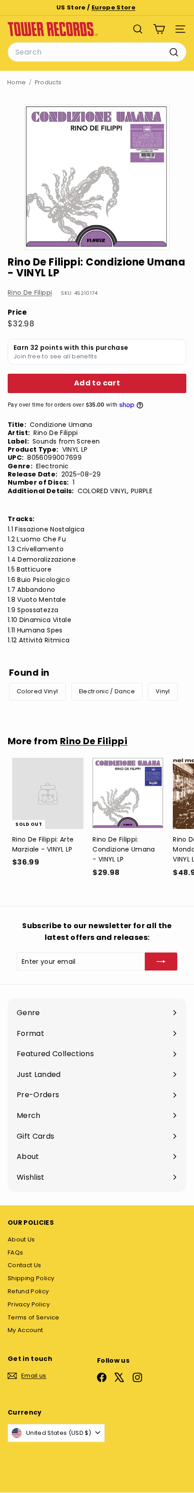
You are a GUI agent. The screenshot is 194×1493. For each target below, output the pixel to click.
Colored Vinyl (37, 691)
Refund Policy (28, 1291)
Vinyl (163, 691)
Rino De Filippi (30, 292)
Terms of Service (34, 1317)
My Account (25, 1330)
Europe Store (113, 7)
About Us (21, 1239)
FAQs (15, 1252)
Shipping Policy (31, 1278)
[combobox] (97, 52)
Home (16, 82)
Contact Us (25, 1265)
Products (48, 82)
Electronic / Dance (107, 691)
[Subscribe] (161, 962)
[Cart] (159, 29)
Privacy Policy (29, 1304)
